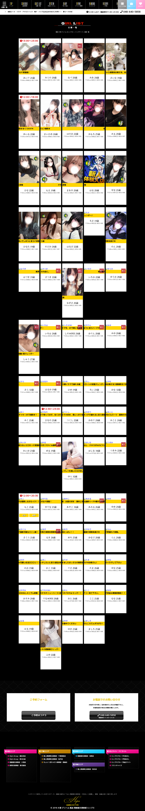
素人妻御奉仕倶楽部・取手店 (87, 769)
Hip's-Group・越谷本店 (18, 756)
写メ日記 (65, 4)
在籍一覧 (38, 4)
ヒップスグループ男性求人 (120, 759)
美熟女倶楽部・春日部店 (18, 765)
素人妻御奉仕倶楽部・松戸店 (53, 759)
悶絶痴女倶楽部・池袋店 (86, 756)
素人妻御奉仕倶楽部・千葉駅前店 (55, 756)
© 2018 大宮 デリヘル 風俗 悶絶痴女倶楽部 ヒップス (72, 808)
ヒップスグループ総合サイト (121, 762)
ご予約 (105, 4)
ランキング (92, 4)
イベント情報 (78, 4)
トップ (11, 4)
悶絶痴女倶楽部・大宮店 (18, 762)
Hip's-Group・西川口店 (18, 759)
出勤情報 (25, 4)
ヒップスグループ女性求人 (120, 756)
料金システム (51, 4)
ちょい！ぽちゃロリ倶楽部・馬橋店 (55, 762)
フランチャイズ (117, 765)
